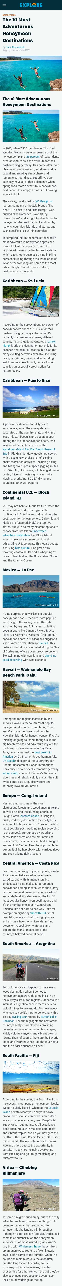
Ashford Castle (29, 816)
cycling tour (19, 1017)
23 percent (33, 156)
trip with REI (38, 913)
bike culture (22, 548)
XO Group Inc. (44, 201)
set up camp (10, 773)
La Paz (44, 643)
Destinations (9, 15)
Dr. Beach (9, 761)
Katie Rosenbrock (15, 47)
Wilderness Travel (30, 1246)
